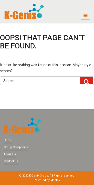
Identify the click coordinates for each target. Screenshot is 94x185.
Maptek (55, 180)
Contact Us (11, 161)
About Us (10, 154)
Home (8, 140)
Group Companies (16, 147)
